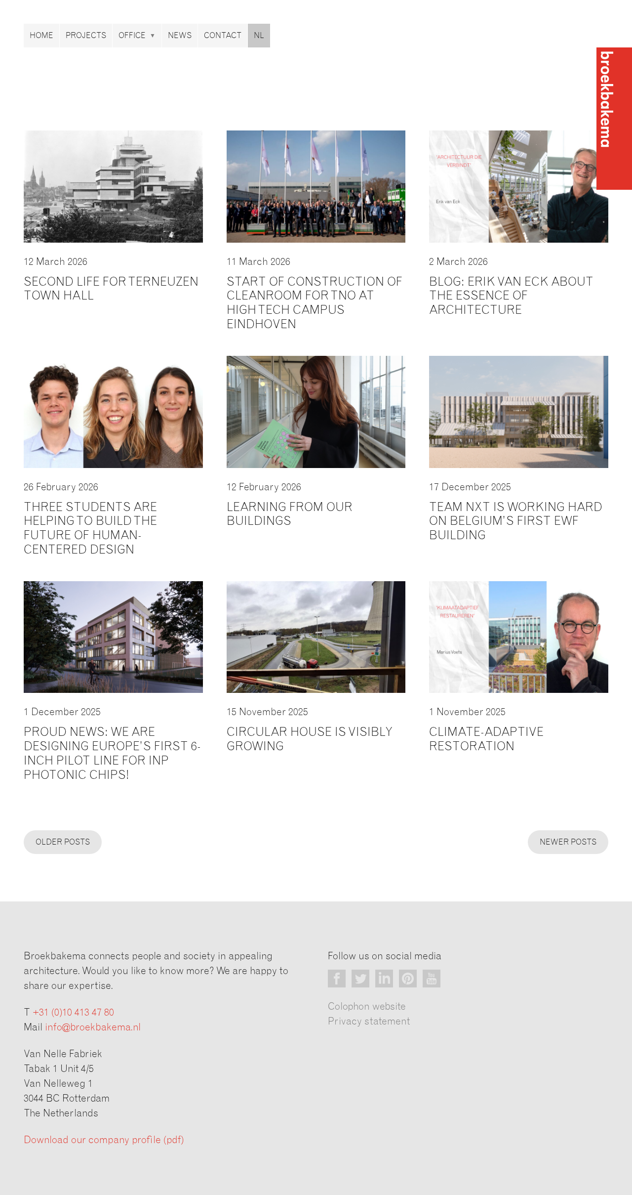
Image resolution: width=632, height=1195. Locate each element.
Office (132, 36)
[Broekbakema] (614, 118)
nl (259, 36)
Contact (222, 36)
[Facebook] (337, 978)
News (180, 36)
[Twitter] (360, 978)
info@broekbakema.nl (93, 1027)
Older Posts (63, 842)
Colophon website (367, 1007)
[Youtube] (431, 978)
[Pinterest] (408, 978)
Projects (86, 36)
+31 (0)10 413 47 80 (73, 1013)
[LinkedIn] (384, 978)
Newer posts (568, 842)
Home (41, 36)
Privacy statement (369, 1021)
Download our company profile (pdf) (104, 1140)
